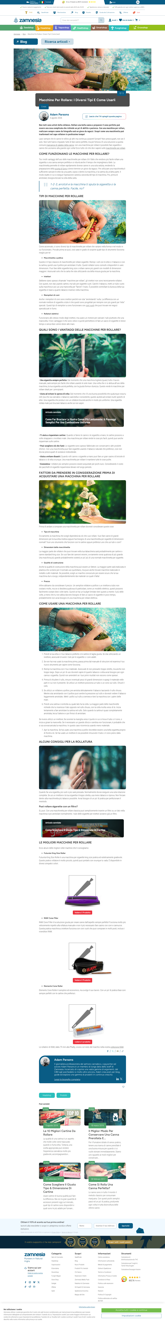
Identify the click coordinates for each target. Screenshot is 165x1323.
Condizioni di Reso (104, 1280)
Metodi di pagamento (105, 1265)
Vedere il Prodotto (82, 912)
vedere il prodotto (82, 1042)
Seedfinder (78, 1257)
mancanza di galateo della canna (60, 145)
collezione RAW (117, 1047)
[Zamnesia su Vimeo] (34, 1282)
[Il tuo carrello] (138, 20)
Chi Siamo (78, 1272)
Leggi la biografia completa (67, 1079)
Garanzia (101, 1287)
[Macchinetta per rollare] (82, 69)
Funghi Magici (56, 1276)
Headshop (47, 1095)
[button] (44, 116)
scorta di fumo (61, 168)
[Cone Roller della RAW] (82, 1018)
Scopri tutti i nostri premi (119, 1242)
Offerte (53, 1287)
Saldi (53, 1291)
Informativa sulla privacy (87, 1307)
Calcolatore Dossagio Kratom (131, 1269)
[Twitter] (121, 1078)
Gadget (53, 1283)
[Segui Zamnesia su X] (38, 1282)
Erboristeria (55, 1268)
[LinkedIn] (118, 1079)
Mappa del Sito (80, 1295)
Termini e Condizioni (104, 1272)
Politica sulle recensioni (105, 1283)
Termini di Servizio (67, 1232)
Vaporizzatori (55, 1265)
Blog (76, 1261)
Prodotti (63, 1095)
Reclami (100, 1291)
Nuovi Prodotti (79, 1265)
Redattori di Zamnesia (82, 1283)
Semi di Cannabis (57, 1257)
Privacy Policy (56, 1232)
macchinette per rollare (115, 148)
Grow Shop (55, 1280)
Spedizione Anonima (81, 1291)
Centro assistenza (104, 1257)
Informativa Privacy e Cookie (107, 1276)
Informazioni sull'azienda (106, 1261)
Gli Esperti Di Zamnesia (82, 1287)
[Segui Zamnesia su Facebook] (25, 1282)
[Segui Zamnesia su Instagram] (30, 1282)
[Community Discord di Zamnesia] (34, 1286)
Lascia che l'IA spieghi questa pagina (105, 116)
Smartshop (55, 1272)
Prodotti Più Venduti (81, 1268)
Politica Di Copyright (104, 1295)
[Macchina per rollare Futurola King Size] (82, 222)
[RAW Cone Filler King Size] (82, 956)
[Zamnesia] (35, 20)
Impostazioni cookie (131, 1315)
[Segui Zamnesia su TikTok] (25, 1286)
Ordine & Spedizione (104, 1268)
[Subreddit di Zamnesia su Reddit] (30, 1286)
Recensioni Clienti (80, 1276)
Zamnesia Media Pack (82, 1280)
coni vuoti (90, 305)
